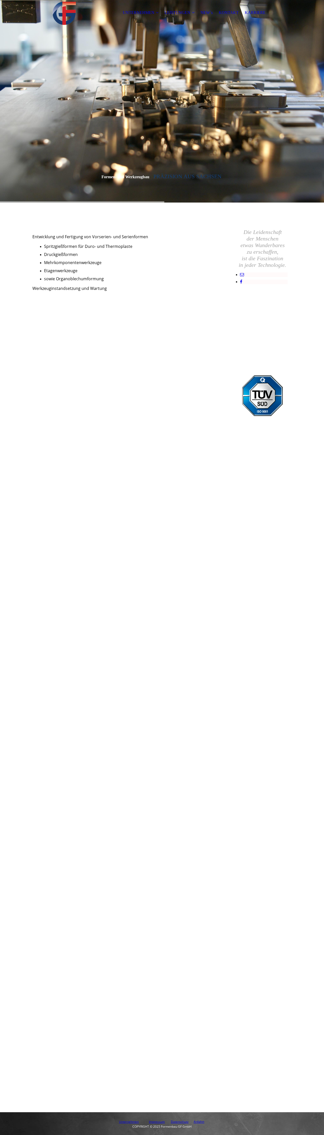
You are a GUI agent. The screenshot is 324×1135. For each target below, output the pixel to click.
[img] (64, 12)
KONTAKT (229, 12)
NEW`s (206, 12)
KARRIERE (255, 12)
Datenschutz (180, 1122)
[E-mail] (242, 274)
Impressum (157, 1122)
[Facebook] (241, 282)
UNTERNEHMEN (138, 12)
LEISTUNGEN (177, 12)
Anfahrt (199, 1122)
